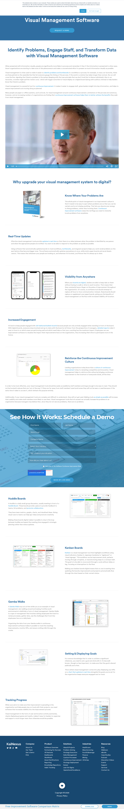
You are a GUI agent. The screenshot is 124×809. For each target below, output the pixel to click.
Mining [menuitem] (84, 757)
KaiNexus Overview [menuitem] (51, 747)
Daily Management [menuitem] (70, 755)
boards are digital (79, 282)
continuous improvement (45, 86)
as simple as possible (101, 397)
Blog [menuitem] (102, 747)
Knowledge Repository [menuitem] (52, 765)
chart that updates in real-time (79, 672)
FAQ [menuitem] (27, 755)
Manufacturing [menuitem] (87, 750)
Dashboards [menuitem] (48, 755)
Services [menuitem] (104, 767)
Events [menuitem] (103, 762)
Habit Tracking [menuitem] (49, 767)
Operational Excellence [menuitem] (71, 770)
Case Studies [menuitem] (106, 755)
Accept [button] (83, 11)
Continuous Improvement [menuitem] (72, 760)
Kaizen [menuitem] (65, 765)
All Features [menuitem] (48, 752)
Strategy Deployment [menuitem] (71, 762)
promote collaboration (35, 508)
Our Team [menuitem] (29, 750)
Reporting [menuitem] (48, 762)
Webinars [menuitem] (104, 750)
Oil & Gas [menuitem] (85, 760)
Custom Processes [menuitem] (70, 757)
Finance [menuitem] (85, 755)
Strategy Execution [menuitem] (70, 752)
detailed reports (103, 328)
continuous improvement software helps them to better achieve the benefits (82, 95)
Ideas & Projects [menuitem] (69, 747)
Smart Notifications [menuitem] (51, 760)
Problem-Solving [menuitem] (69, 750)
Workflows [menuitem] (48, 757)
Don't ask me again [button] (94, 11)
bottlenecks (66, 249)
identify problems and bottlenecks (56, 72)
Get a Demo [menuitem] (30, 752)
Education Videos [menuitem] (107, 760)
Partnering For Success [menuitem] (52, 750)
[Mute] (107, 166)
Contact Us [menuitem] (105, 770)
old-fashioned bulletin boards (46, 325)
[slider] (59, 166)
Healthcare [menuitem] (86, 747)
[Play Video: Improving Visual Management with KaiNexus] (62, 134)
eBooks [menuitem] (103, 752)
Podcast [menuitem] (104, 757)
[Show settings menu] (111, 166)
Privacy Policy (62, 796)
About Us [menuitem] (29, 747)
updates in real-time (49, 241)
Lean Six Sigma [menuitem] (68, 767)
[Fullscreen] (116, 166)
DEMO (110, 806)
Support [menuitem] (104, 765)
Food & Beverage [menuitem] (88, 752)
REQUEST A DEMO (62, 30)
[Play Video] (7, 166)
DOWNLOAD (90, 806)
